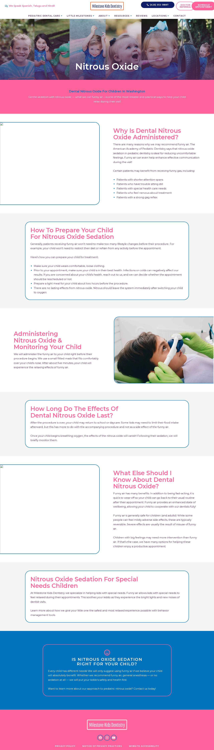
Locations (159, 16)
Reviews (141, 16)
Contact (179, 16)
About (103, 16)
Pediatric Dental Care (44, 16)
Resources (122, 16)
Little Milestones (79, 16)
